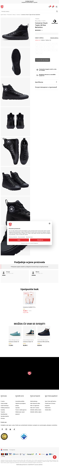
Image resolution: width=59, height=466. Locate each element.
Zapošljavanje (4, 414)
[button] (29, 11)
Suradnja (3, 409)
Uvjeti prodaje (4, 403)
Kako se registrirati (34, 405)
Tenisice (18, 14)
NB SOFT (32, 464)
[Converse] (54, 21)
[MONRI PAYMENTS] (3, 456)
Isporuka (17, 407)
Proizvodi (9, 14)
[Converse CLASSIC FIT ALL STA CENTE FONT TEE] (29, 297)
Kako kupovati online (35, 403)
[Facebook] (2, 429)
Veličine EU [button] (37, 40)
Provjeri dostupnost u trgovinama (45, 87)
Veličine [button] (43, 40)
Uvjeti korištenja (4, 405)
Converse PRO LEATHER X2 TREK (43, 341)
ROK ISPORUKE (29, 1)
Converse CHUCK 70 (14, 341)
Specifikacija (39, 82)
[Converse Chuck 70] (29, 332)
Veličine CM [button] (48, 40)
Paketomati (48, 407)
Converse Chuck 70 (28, 341)
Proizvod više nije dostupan (42, 60)
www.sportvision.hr (23, 464)
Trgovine (3, 412)
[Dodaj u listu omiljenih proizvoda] (34, 302)
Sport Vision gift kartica (50, 401)
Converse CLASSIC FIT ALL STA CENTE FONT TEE (29, 307)
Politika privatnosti (5, 407)
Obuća (13, 14)
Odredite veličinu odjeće (35, 412)
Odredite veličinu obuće (35, 409)
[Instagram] (6, 429)
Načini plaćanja (33, 401)
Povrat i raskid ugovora (20, 409)
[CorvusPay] (30, 454)
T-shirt (24, 305)
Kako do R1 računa (34, 407)
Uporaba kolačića (5, 416)
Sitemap (3, 418)
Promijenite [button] (12, 449)
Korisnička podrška (19, 401)
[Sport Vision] (2, 6)
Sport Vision (3, 14)
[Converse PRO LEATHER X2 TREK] (43, 332)
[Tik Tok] (14, 429)
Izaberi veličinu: (39, 37)
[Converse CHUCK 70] (15, 332)
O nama (2, 401)
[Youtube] (10, 429)
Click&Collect (48, 409)
